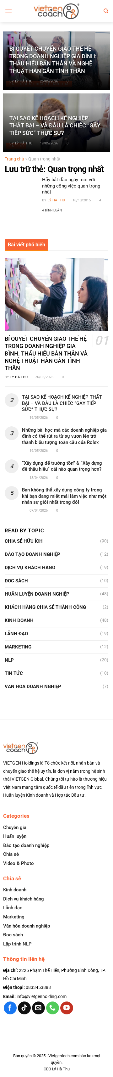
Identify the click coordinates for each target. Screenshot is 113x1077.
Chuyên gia (14, 827)
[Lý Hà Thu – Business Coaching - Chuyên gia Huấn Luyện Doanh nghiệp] (56, 11)
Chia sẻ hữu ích (24, 541)
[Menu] (8, 11)
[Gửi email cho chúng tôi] (38, 1007)
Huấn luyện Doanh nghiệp (37, 594)
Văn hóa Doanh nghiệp (33, 686)
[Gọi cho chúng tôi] (52, 1007)
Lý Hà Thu (23, 81)
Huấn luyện (14, 836)
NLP (9, 660)
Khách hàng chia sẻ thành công (45, 607)
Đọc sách (16, 581)
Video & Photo (18, 863)
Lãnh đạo (16, 634)
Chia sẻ (11, 854)
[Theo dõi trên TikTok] (24, 1007)
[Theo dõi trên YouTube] (66, 1007)
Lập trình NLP (17, 944)
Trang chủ (14, 158)
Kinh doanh (19, 620)
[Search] (106, 11)
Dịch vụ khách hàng (30, 567)
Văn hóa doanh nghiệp (26, 926)
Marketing (18, 647)
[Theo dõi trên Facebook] (10, 1007)
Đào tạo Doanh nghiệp (32, 554)
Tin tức (14, 673)
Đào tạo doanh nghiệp (26, 845)
